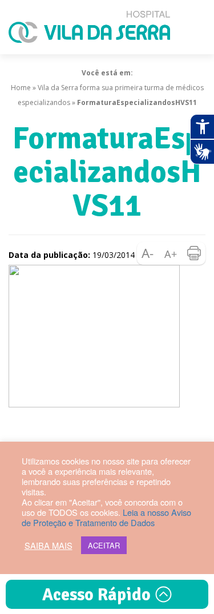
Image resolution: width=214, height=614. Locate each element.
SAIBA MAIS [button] (48, 545)
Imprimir (194, 253)
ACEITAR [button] (104, 545)
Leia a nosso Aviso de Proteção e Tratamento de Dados (106, 517)
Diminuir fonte (148, 253)
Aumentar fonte (171, 253)
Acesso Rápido (98, 594)
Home (21, 87)
